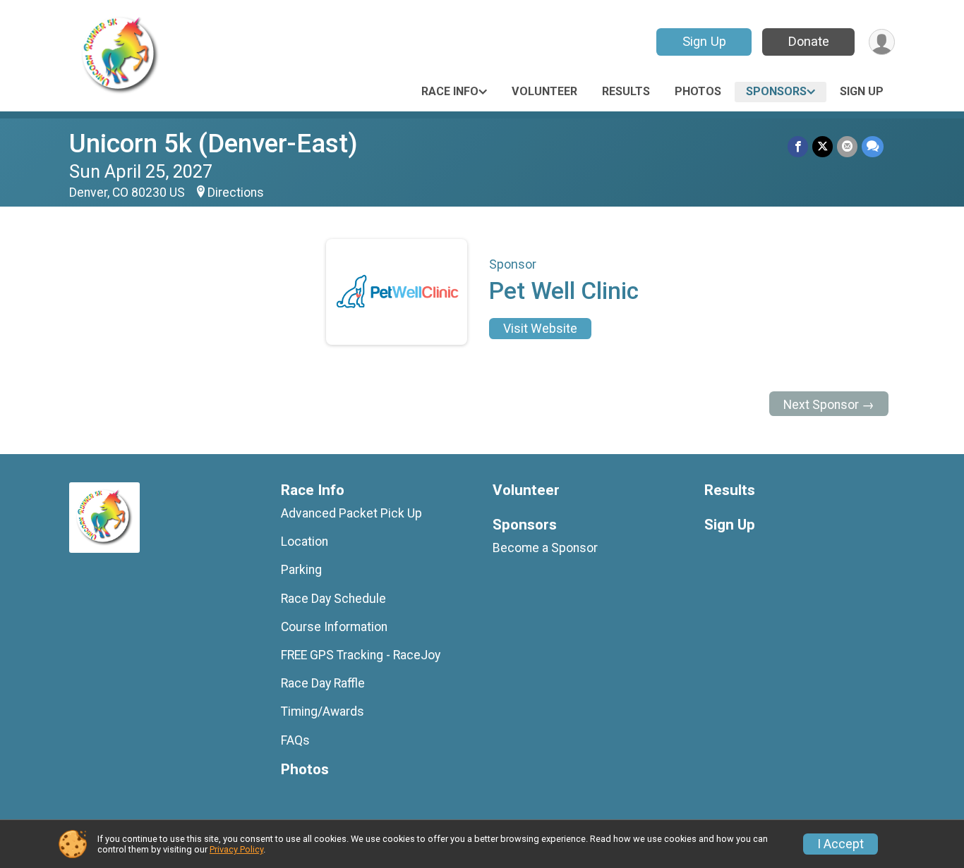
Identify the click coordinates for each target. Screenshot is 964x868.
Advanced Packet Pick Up (351, 513)
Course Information (334, 627)
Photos (698, 91)
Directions (235, 192)
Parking (301, 570)
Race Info (449, 91)
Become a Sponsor (545, 548)
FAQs (295, 740)
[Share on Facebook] (798, 146)
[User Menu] (882, 42)
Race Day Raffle (323, 683)
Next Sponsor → (828, 405)
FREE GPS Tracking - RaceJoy (360, 655)
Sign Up (704, 41)
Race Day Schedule (333, 599)
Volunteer (544, 91)
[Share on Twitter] (822, 146)
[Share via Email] (847, 146)
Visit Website (540, 329)
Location (304, 541)
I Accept (840, 844)
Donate (808, 41)
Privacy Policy (236, 849)
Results (626, 91)
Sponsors (776, 91)
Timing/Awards (322, 711)
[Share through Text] (873, 146)
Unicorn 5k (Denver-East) (213, 143)
